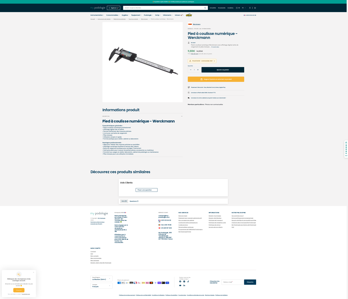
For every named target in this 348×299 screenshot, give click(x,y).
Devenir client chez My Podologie (101, 263)
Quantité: (190, 66)
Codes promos (183, 225)
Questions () (134, 201)
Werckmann (144, 19)
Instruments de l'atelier (104, 19)
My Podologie (101, 218)
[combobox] (165, 8)
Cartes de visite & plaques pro (188, 223)
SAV (92, 254)
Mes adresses (95, 260)
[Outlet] (189, 15)
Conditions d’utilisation (158, 295)
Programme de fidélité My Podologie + (191, 229)
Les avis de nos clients (215, 227)
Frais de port (194, 54)
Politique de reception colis (217, 223)
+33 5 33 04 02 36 (251, 15)
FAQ (233, 227)
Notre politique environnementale (242, 218)
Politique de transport (216, 220)
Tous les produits (133, 19)
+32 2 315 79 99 (166, 225)
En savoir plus (215, 47)
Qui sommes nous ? (238, 216)
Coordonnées (182, 295)
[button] (254, 8)
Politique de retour (215, 225)
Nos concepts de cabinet (186, 220)
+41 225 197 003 (166, 228)
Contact (93, 251)
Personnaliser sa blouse (186, 227)
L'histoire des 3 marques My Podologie (244, 223)
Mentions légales (210, 295)
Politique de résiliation (221, 295)
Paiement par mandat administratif (190, 218)
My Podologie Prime (185, 232)
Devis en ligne (183, 216)
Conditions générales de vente (195, 295)
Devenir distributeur (215, 218)
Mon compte (94, 256)
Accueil (93, 19)
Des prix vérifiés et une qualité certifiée (244, 220)
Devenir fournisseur (215, 216)
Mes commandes (96, 258)
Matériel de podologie (120, 19)
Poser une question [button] (145, 190)
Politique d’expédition (171, 295)
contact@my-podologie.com (163, 216)
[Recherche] (205, 8)
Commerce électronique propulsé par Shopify (97, 223)
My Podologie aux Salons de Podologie (244, 225)
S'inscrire (250, 282)
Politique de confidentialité (143, 295)
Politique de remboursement (127, 295)
